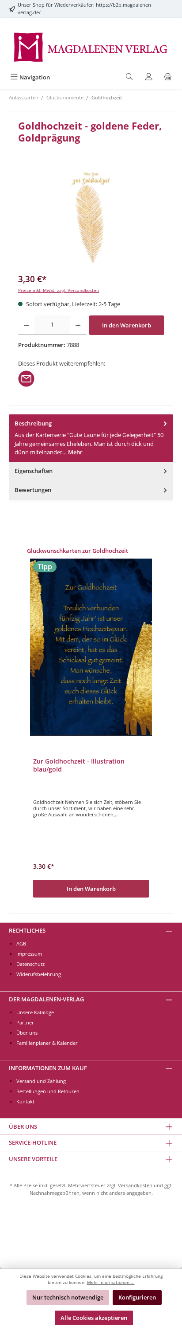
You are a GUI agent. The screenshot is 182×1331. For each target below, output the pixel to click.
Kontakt (25, 1101)
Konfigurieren (137, 1297)
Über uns (27, 1032)
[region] (91, 217)
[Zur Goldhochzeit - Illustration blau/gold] (91, 647)
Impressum (29, 953)
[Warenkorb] (168, 77)
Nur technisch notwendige (67, 1297)
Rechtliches (27, 930)
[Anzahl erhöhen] (78, 325)
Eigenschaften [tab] (34, 471)
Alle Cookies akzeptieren (94, 1318)
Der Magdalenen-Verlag (46, 999)
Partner (25, 1022)
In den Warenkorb (126, 325)
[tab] (91, 438)
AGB (21, 943)
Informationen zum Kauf (48, 1068)
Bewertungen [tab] (33, 490)
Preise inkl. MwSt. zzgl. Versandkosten (58, 290)
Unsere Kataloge (35, 1012)
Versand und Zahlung (41, 1081)
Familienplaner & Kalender (47, 1043)
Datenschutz (30, 964)
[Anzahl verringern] (26, 325)
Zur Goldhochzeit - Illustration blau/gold (79, 765)
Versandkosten (135, 1185)
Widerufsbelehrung (38, 974)
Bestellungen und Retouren (48, 1091)
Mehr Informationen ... (111, 1282)
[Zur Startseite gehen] (91, 46)
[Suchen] (129, 77)
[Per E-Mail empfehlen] (26, 378)
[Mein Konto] (149, 77)
